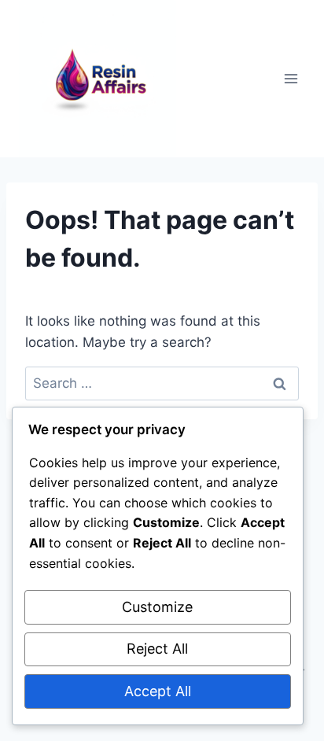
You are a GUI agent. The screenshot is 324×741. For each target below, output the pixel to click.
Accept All (157, 691)
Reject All (157, 648)
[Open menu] (290, 78)
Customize (157, 607)
